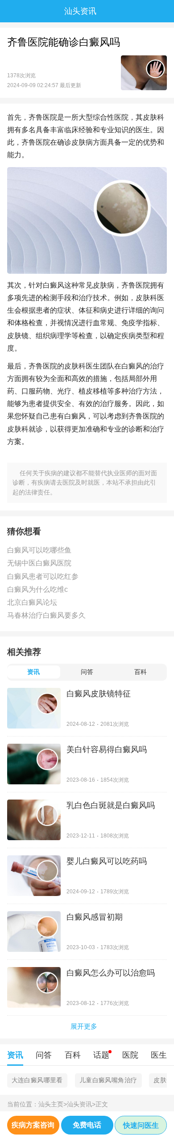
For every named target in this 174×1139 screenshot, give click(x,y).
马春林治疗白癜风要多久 (46, 615)
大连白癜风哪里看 (37, 1080)
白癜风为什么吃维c (37, 589)
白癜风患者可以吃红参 (43, 576)
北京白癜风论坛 (32, 602)
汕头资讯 (81, 1104)
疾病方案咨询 (33, 1125)
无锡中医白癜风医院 (39, 563)
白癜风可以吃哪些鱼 (39, 550)
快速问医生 (141, 1125)
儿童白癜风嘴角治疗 (108, 1080)
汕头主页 (52, 1104)
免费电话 (87, 1125)
